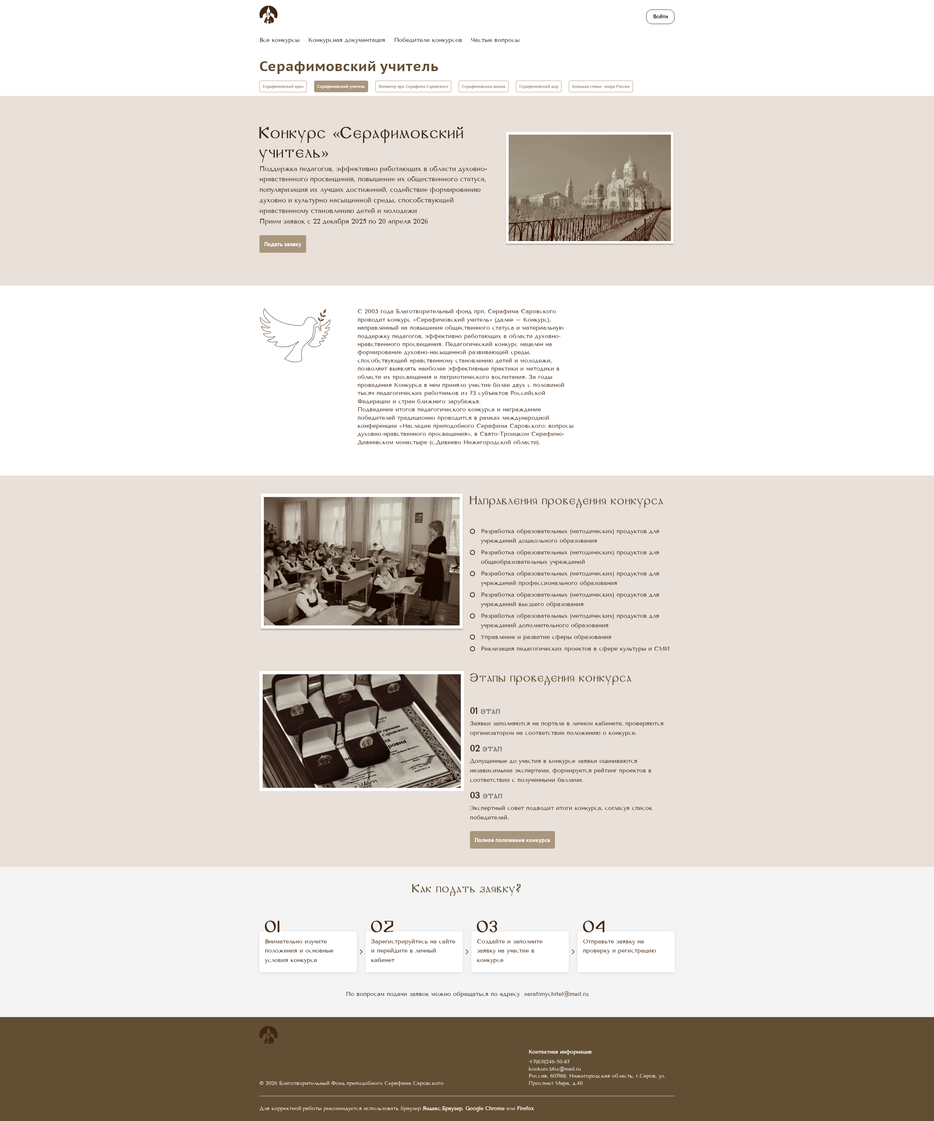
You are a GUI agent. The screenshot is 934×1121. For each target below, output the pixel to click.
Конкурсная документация (346, 39)
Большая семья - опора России (601, 86)
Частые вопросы (495, 39)
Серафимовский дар (538, 86)
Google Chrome (485, 1108)
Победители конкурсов (428, 39)
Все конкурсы (279, 39)
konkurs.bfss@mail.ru (555, 1069)
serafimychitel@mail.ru (556, 993)
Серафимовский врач (283, 86)
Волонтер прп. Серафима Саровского (413, 86)
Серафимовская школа (483, 86)
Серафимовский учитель (349, 66)
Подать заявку (282, 244)
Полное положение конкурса (512, 839)
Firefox (525, 1108)
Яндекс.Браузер (442, 1108)
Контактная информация (560, 1052)
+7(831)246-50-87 (549, 1062)
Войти (660, 16)
